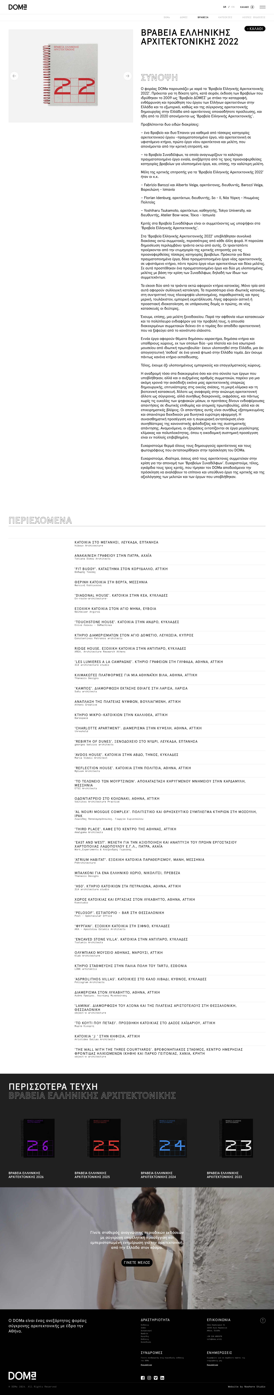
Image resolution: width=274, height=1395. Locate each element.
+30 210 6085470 (214, 1336)
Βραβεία (144, 1333)
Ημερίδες (145, 1336)
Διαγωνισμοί (146, 1331)
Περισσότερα (146, 1365)
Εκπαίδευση (146, 1342)
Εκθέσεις (145, 1339)
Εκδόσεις (145, 1325)
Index (143, 1328)
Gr (224, 7)
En (233, 7)
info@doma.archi (214, 1339)
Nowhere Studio (254, 1387)
